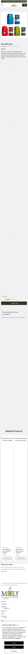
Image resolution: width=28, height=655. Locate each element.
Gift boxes (9, 46)
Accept (14, 643)
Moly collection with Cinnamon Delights (7, 551)
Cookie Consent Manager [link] (7, 624)
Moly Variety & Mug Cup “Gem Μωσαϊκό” (19, 551)
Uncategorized (15, 46)
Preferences (14, 651)
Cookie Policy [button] (11, 636)
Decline (14, 647)
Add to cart (14, 303)
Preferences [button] (17, 638)
